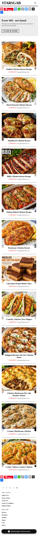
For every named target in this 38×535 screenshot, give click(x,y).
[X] (13, 488)
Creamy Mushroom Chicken (19, 431)
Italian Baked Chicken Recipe (19, 212)
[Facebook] (3, 488)
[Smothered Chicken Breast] (19, 127)
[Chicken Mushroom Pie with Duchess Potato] (19, 379)
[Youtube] (17, 488)
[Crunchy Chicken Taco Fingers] (19, 305)
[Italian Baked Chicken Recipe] (19, 198)
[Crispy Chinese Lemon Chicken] (19, 453)
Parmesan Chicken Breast (19, 248)
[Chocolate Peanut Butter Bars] (19, 270)
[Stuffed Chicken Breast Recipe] (19, 55)
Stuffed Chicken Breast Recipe (19, 69)
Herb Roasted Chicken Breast (19, 105)
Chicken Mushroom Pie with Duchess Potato (19, 394)
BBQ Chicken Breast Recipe (19, 176)
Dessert (12, 286)
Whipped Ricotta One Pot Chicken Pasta (19, 356)
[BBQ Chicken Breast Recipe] (19, 162)
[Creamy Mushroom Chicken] (19, 417)
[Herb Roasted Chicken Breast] (19, 91)
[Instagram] (6, 488)
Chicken (12, 72)
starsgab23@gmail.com (23, 72)
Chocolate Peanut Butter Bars (19, 283)
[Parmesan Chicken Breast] (19, 234)
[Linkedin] (10, 488)
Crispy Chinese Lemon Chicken (19, 467)
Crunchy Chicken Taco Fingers (19, 319)
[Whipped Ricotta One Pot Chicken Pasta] (19, 341)
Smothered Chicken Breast (19, 140)
